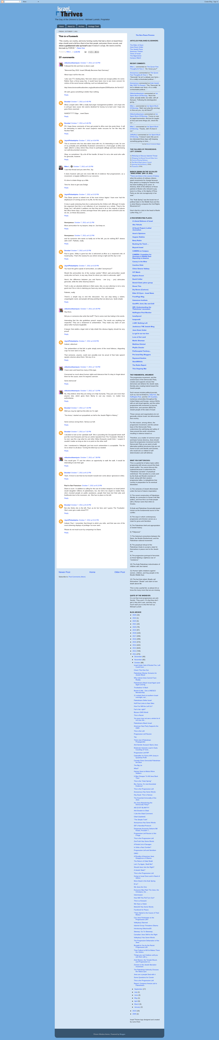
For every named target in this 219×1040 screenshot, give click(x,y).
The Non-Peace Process (145, 35)
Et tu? (136, 884)
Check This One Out (141, 670)
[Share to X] (94, 52)
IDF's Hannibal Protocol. (142, 826)
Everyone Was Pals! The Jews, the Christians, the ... (146, 891)
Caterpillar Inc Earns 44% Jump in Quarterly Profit (146, 756)
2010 (135, 1011)
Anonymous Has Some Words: (145, 792)
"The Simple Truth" (140, 820)
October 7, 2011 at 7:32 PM (81, 431)
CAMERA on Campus (140, 251)
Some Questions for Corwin (144, 977)
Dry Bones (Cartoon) (140, 290)
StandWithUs (137, 361)
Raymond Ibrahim (139, 358)
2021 (135, 624)
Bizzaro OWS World (141, 712)
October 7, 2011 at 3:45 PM (81, 102)
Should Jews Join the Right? (144, 867)
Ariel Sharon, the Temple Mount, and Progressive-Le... (145, 961)
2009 (135, 1014)
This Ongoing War (139, 369)
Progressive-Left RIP (141, 753)
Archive (81, 26)
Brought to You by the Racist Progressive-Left (144, 946)
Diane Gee (81, 48)
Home (61, 26)
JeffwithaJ (133, 135)
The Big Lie (138, 765)
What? (136, 768)
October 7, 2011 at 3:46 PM (81, 123)
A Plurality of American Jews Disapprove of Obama (144, 857)
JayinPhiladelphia (71, 140)
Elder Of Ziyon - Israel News (143, 293)
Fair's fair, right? (140, 709)
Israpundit (136, 319)
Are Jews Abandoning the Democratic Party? (143, 803)
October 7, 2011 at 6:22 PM (81, 250)
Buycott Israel (137, 247)
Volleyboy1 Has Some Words (144, 937)
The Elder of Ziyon (136, 45)
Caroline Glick (137, 265)
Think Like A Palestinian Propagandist (142, 741)
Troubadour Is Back (141, 687)
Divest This (136, 286)
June (136, 995)
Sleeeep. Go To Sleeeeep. (143, 931)
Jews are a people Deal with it (144, 974)
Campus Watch (135, 58)
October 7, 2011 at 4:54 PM (89, 140)
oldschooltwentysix (72, 63)
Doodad (67, 102)
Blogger (122, 1034)
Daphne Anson (138, 276)
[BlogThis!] (91, 52)
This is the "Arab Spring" (142, 781)
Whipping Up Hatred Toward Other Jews (145, 158)
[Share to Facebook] (96, 52)
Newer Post (64, 572)
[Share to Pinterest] (98, 52)
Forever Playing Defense (140, 160)
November (138, 660)
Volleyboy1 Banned (141, 922)
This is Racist (138, 715)
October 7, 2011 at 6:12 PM (84, 235)
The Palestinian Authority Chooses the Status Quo (146, 970)
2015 (135, 642)
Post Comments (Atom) (77, 577)
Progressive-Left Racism (143, 734)
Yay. (135, 737)
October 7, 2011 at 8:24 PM (81, 505)
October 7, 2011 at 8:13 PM (92, 485)
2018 (135, 633)
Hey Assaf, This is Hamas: (143, 795)
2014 (135, 645)
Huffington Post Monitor (141, 312)
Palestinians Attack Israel (143, 723)
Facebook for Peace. (141, 910)
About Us (71, 26)
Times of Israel (135, 54)
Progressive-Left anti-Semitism (145, 850)
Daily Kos (152, 395)
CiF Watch (136, 272)
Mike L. (67, 166)
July (136, 992)
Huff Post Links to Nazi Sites (144, 703)
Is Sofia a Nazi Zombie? (142, 847)
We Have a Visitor (140, 904)
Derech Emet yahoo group (142, 283)
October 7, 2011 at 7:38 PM (90, 457)
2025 (135, 615)
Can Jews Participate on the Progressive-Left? (144, 918)
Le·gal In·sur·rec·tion (140, 333)
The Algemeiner (135, 56)
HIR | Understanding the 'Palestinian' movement (141, 308)
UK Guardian (152, 397)
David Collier (137, 279)
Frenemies (135, 166)
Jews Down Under (136, 47)
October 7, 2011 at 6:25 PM (89, 266)
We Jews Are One (140, 887)
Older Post (120, 572)
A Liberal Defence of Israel (142, 221)
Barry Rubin (137, 240)
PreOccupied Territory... (141, 351)
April (136, 1001)
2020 (135, 627)
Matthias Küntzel (139, 344)
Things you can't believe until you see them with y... (146, 956)
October (137, 662)
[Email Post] (85, 52)
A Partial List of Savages (142, 844)
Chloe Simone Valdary (140, 269)
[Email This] (89, 52)
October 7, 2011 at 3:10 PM (90, 63)
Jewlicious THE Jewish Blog (143, 326)
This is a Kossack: (140, 901)
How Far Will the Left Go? (143, 706)
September (138, 989)
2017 (135, 636)
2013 (135, 648)
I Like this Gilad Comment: (143, 813)
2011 (134, 654)
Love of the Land (139, 337)
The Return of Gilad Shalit (143, 861)
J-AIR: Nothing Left (139, 323)
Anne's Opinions (138, 233)
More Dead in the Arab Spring (144, 881)
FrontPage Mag (138, 297)
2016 (135, 639)
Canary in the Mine (139, 261)
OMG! (136, 853)
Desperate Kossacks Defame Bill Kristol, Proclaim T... (145, 829)
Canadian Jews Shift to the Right (145, 934)
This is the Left (139, 731)
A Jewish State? (139, 870)
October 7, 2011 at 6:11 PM (84, 222)
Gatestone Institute (139, 300)
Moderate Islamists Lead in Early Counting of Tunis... (146, 749)
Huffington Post (135, 397)
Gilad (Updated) (139, 817)
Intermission (138, 895)
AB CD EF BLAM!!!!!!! (141, 808)
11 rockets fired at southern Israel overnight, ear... (146, 696)
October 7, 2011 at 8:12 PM (81, 473)
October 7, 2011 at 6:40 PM (90, 309)
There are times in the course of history (145, 176)
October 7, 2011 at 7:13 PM (90, 391)
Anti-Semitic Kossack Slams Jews (146, 745)
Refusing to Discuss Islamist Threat (144, 156)
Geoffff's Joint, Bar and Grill (143, 304)
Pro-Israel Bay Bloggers (141, 355)
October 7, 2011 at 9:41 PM (89, 520)
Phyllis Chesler (138, 347)
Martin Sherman (138, 340)
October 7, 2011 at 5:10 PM (83, 166)
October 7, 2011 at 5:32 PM (89, 194)
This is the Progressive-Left (144, 789)
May (136, 998)
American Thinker (136, 51)
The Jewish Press (136, 49)
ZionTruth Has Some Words (144, 841)
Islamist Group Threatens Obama (146, 925)
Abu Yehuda (137, 225)
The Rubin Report (139, 365)
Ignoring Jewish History (139, 164)
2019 (135, 630)
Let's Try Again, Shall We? (143, 864)
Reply (66, 95)
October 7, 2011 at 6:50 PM (89, 341)
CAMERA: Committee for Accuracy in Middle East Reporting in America (141, 256)
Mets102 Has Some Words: (144, 907)
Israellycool (136, 316)
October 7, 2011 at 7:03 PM (90, 367)
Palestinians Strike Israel (143, 700)
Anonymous (134, 73)
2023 (135, 621)
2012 (135, 651)
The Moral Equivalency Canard (141, 162)
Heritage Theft (93, 26)
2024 (135, 618)
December (138, 656)
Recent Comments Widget (153, 144)
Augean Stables (138, 237)
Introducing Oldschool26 (142, 928)
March (136, 1004)
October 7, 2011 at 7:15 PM (81, 408)
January (137, 1007)
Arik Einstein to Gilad (141, 810)
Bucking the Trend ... (140, 244)
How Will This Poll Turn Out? (144, 898)
